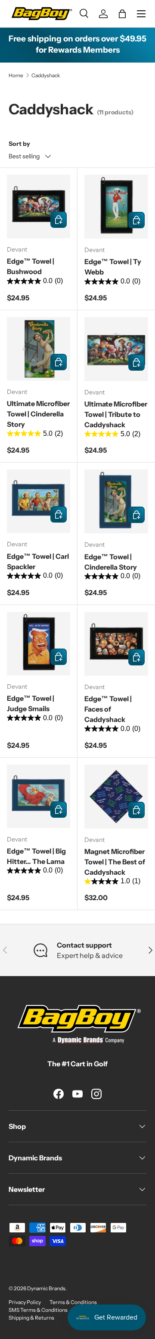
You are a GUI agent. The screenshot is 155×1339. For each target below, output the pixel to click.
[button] (122, 13)
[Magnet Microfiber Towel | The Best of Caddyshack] (116, 797)
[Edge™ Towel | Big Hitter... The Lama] (38, 796)
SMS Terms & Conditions (38, 1310)
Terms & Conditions (73, 1302)
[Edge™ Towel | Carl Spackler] (38, 501)
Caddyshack (45, 75)
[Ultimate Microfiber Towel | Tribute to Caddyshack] (116, 349)
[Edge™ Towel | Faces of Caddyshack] (116, 644)
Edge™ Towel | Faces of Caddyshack (108, 709)
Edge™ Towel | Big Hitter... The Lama (36, 856)
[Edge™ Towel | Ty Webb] (116, 207)
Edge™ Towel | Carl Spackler (38, 561)
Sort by (19, 144)
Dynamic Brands (46, 1288)
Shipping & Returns (31, 1317)
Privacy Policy (25, 1302)
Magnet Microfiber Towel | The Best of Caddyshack (114, 861)
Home (16, 75)
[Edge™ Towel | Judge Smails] (38, 643)
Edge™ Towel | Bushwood (30, 266)
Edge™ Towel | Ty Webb (112, 266)
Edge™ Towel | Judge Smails (30, 703)
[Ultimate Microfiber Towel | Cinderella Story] (38, 349)
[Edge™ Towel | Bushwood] (38, 206)
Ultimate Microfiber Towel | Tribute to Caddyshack (115, 414)
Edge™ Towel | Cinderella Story (110, 561)
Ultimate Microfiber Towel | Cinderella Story (38, 413)
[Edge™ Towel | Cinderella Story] (116, 501)
